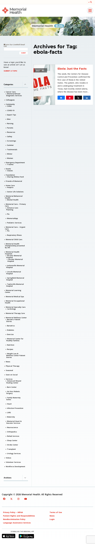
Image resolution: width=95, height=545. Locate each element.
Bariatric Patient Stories (13, 320)
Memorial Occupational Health (14, 302)
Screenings (11, 141)
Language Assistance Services (17, 523)
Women (10, 158)
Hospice (10, 187)
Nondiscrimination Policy (14, 519)
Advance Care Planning (12, 209)
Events (8, 169)
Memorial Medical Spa (15, 296)
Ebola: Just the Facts (72, 68)
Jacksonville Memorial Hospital (15, 266)
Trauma (10, 164)
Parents (10, 128)
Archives (7, 478)
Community (10, 104)
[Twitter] (11, 498)
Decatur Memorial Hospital (14, 256)
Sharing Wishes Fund (15, 177)
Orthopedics (12, 432)
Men (9, 119)
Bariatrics (11, 326)
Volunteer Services (13, 462)
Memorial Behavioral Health (14, 197)
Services (9, 379)
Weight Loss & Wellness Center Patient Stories (15, 355)
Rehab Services (13, 436)
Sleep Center (12, 440)
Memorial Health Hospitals (12, 253)
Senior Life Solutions (15, 192)
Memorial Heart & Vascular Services (14, 422)
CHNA (9, 106)
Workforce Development (15, 466)
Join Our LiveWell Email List (14, 45)
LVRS (9, 412)
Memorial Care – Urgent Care (15, 228)
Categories (8, 84)
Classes (10, 170)
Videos (8, 458)
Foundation (10, 175)
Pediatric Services (14, 223)
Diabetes (10, 330)
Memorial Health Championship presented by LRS (15, 246)
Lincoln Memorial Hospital (13, 273)
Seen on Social (12, 375)
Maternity (11, 417)
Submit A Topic (10, 71)
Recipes (10, 349)
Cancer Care (11, 92)
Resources (11, 132)
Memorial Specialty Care (15, 307)
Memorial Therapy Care (15, 313)
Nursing (10, 123)
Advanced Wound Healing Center (13, 382)
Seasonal (9, 370)
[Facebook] (4, 498)
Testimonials (12, 149)
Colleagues (10, 100)
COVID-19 (10, 110)
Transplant (11, 449)
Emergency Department (15, 162)
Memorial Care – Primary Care (15, 205)
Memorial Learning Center (13, 291)
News (8, 362)
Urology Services (14, 453)
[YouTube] (25, 498)
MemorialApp (12, 218)
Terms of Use (56, 512)
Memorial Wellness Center (16, 317)
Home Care (10, 185)
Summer (10, 145)
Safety (9, 136)
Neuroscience (12, 427)
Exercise (10, 334)
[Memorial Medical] (14, 10)
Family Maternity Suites (13, 398)
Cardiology (11, 309)
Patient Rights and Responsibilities (19, 516)
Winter (9, 154)
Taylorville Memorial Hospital (15, 285)
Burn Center (12, 387)
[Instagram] (18, 498)
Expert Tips (11, 115)
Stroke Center (12, 445)
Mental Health (12, 200)
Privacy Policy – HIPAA (13, 512)
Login (52, 519)
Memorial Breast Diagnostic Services (14, 95)
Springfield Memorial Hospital (15, 279)
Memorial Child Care (14, 239)
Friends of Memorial (14, 181)
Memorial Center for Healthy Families (14, 340)
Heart (9, 404)
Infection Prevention (15, 408)
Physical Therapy (12, 366)
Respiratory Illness (14, 235)
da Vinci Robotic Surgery (13, 392)
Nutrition (10, 345)
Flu (8, 214)
